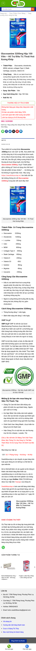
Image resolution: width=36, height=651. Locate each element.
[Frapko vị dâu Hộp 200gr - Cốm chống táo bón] (26, 566)
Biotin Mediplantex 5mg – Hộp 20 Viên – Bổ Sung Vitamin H (9, 577)
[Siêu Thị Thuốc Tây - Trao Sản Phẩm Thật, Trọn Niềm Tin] (18, 3)
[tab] (18, 140)
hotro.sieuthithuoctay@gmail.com (19, 610)
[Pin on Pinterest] (17, 131)
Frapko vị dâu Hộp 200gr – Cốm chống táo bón (26, 576)
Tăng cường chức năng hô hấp (15, 14)
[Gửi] (32, 9)
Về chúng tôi (7, 621)
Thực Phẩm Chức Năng (17, 13)
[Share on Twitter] (10, 131)
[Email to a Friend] (13, 131)
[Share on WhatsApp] (2, 131)
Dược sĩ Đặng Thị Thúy (11, 629)
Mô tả (4, 140)
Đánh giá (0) (6, 144)
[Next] (35, 571)
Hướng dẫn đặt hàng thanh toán (14, 625)
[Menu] (3, 3)
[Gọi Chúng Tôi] (3, 547)
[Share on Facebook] (6, 131)
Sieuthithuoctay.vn (8, 486)
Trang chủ (3, 13)
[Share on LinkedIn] (20, 131)
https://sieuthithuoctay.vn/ (11, 175)
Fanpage (18, 482)
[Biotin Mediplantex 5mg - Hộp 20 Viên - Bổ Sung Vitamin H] (9, 566)
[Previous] (1, 571)
